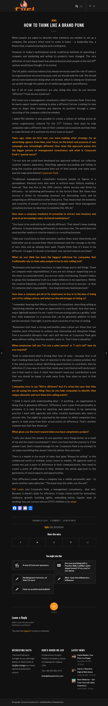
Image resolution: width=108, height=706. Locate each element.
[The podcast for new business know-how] (106, 353)
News (54, 20)
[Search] (75, 6)
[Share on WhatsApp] (54, 542)
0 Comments (55, 520)
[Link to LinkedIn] (94, 6)
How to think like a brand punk (54, 25)
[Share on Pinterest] (71, 542)
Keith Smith (71, 520)
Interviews (59, 527)
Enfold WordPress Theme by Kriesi (51, 702)
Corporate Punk (49, 172)
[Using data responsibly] (2, 353)
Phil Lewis (18, 489)
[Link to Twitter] (90, 6)
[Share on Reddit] (87, 542)
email (73, 501)
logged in (27, 631)
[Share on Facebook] (20, 542)
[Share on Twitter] (37, 542)
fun (51, 527)
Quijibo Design (19, 665)
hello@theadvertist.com (52, 676)
